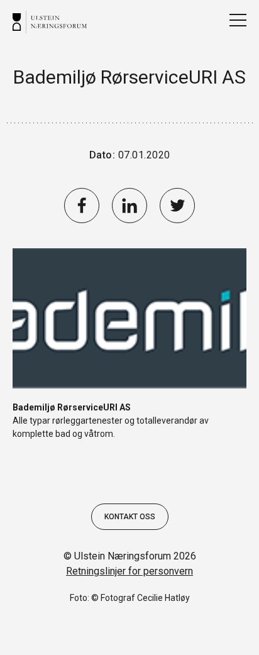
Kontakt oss (129, 516)
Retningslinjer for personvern (129, 571)
